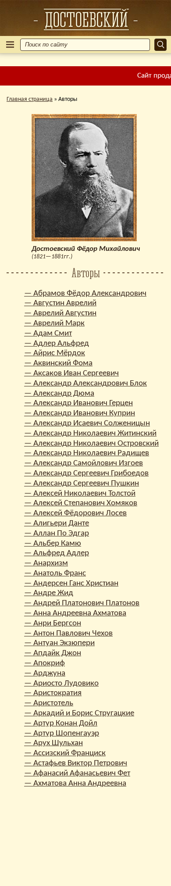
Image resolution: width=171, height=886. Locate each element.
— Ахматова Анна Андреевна (75, 783)
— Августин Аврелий (60, 303)
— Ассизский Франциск (65, 753)
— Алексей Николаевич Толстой (79, 493)
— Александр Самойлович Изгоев (83, 463)
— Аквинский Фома (58, 363)
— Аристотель (48, 703)
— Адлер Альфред (56, 343)
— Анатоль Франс (55, 573)
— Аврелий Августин (60, 313)
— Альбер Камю (52, 543)
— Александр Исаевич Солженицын (87, 423)
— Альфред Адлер (56, 553)
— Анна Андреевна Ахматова (75, 613)
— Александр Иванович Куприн (79, 413)
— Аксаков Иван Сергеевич (71, 373)
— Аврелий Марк (54, 323)
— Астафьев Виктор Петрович (75, 763)
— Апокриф (44, 663)
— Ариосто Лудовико (61, 683)
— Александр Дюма (59, 393)
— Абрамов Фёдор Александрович (85, 293)
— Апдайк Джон (52, 653)
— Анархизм (46, 563)
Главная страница (30, 99)
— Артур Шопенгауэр (61, 733)
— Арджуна (44, 673)
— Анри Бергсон (52, 623)
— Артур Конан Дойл (60, 723)
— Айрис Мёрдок (54, 353)
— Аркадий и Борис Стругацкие (79, 713)
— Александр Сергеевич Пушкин (81, 483)
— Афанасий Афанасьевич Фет (77, 773)
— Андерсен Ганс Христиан (71, 583)
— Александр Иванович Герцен (78, 403)
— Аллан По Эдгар (56, 533)
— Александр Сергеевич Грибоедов (86, 473)
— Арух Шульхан (53, 743)
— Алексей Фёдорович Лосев (75, 513)
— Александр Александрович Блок (85, 383)
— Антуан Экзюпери (59, 643)
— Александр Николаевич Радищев (86, 453)
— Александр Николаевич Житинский (90, 433)
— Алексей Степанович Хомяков (80, 503)
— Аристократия (53, 693)
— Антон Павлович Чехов (68, 633)
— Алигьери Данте (56, 523)
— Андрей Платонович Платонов (81, 603)
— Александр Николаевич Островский (91, 443)
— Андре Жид (48, 593)
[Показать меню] (10, 44)
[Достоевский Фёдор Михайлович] (85, 19)
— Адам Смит (48, 333)
